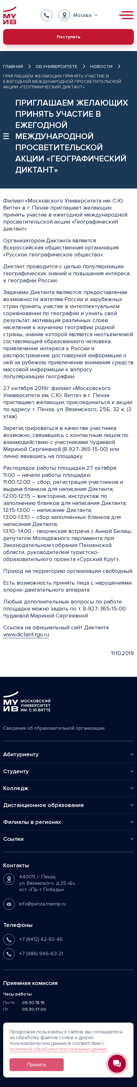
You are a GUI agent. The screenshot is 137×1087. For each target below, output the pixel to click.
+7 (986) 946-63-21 (41, 953)
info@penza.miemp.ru (42, 904)
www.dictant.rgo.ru (26, 634)
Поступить (68, 37)
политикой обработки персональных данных (58, 1049)
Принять (36, 1064)
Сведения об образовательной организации (54, 728)
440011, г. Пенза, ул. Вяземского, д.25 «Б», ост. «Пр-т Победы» (47, 883)
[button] (78, 15)
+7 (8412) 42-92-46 (41, 939)
